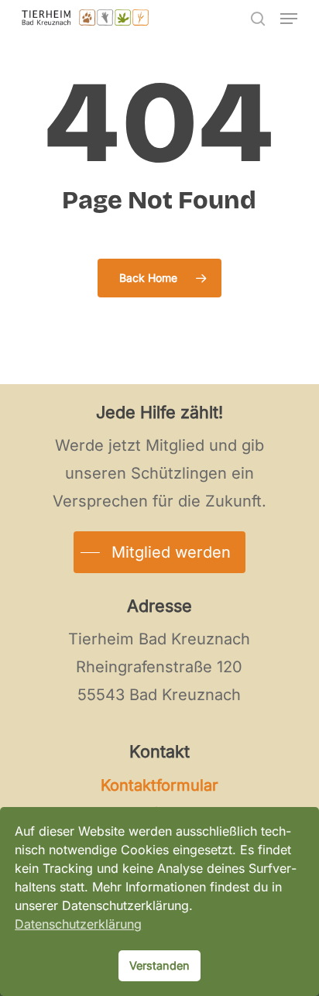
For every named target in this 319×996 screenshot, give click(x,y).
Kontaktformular (159, 785)
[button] (288, 18)
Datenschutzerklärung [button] (78, 924)
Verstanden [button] (159, 965)
